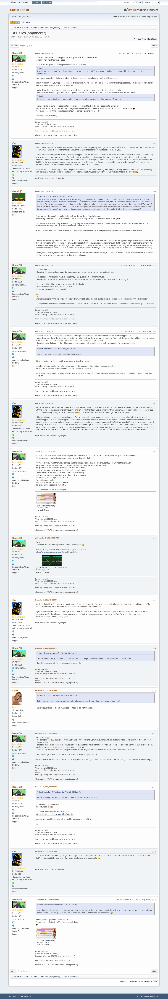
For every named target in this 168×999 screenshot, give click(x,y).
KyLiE (15, 690)
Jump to (122, 981)
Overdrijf (17, 191)
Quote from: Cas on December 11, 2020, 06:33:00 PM (58, 905)
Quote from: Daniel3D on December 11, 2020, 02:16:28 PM (60, 792)
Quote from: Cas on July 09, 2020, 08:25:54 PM (55, 196)
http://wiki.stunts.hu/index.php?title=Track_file (54, 814)
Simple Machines (26, 996)
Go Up (13, 971)
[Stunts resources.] (13, 79)
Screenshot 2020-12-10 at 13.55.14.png (52, 567)
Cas (14, 143)
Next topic (152, 39)
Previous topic (140, 39)
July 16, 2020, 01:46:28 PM (44, 331)
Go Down (14, 46)
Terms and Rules (146, 996)
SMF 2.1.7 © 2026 (14, 996)
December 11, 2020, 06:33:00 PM (46, 851)
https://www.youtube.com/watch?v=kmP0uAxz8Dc (56, 552)
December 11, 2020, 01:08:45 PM (46, 690)
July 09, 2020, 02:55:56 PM (44, 53)
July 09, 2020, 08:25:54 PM (44, 143)
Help (137, 996)
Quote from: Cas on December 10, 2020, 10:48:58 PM (58, 653)
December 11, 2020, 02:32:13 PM (46, 787)
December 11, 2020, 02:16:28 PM (46, 733)
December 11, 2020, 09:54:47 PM (48, 899)
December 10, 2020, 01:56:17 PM (48, 538)
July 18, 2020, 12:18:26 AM (46, 451)
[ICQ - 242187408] (13, 174)
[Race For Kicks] (13, 177)
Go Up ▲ (156, 996)
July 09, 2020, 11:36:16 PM (44, 191)
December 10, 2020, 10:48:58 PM (46, 600)
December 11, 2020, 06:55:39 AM (46, 648)
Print (154, 46)
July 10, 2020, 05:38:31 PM (44, 265)
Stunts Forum (19, 10)
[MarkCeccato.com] (13, 719)
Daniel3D (17, 53)
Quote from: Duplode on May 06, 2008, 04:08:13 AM (57, 349)
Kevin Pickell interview (92, 216)
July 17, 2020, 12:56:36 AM (44, 403)
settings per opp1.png (47, 505)
